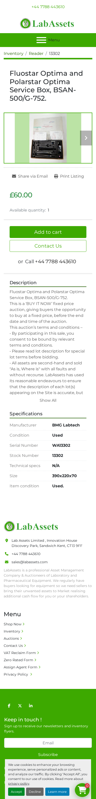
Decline (35, 792)
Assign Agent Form (20, 667)
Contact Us (48, 246)
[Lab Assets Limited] (32, 526)
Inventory (12, 631)
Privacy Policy (16, 674)
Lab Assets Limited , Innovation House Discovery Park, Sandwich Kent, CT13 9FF (47, 543)
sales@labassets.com (30, 562)
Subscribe (48, 754)
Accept (16, 792)
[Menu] (41, 40)
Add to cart (48, 232)
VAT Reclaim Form (20, 653)
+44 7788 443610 (48, 6)
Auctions (11, 638)
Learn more (57, 792)
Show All (48, 400)
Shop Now (12, 624)
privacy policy (18, 783)
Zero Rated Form (18, 660)
